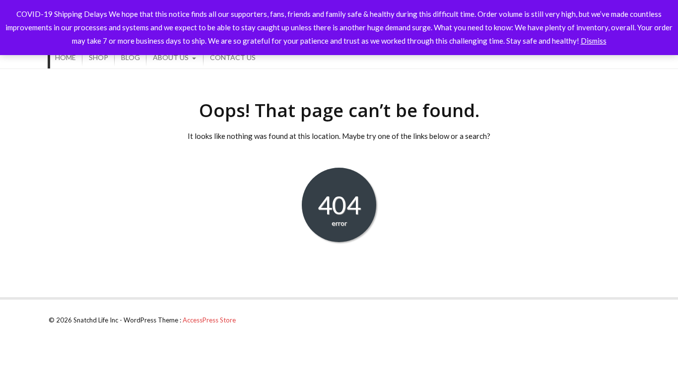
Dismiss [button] (594, 40)
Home (65, 57)
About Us (171, 57)
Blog (130, 57)
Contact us (233, 57)
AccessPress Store (209, 320)
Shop (98, 57)
